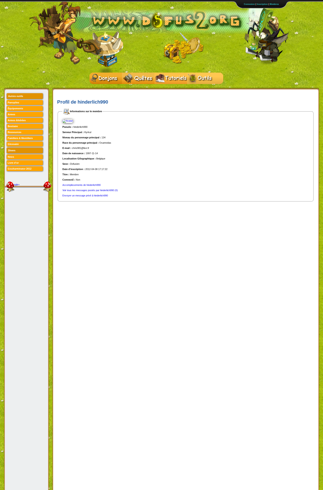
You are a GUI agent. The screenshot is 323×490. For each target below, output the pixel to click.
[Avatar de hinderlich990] (67, 121)
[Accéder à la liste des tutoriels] (170, 78)
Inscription (262, 4)
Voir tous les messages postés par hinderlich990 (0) (90, 190)
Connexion (249, 4)
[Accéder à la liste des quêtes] (138, 78)
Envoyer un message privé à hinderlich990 (85, 195)
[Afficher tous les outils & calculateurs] (203, 78)
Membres (274, 4)
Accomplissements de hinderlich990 (81, 185)
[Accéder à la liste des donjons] (105, 78)
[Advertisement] (137, 211)
